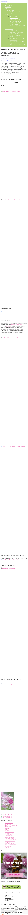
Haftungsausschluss (9, 899)
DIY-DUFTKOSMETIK (15, 21)
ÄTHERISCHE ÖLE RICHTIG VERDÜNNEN (17, 39)
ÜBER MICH (8, 5)
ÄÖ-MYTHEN (8, 835)
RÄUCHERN (8, 846)
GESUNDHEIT (9, 823)
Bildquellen (8, 898)
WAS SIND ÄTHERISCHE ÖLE (17, 33)
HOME (7, 4)
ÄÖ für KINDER (14, 24)
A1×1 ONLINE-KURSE (15, 11)
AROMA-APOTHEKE (15, 19)
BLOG (7, 15)
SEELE (7, 847)
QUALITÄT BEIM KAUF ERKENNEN (16, 36)
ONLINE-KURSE (9, 10)
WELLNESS (8, 826)
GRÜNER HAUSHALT (15, 22)
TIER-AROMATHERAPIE (11, 839)
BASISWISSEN (14, 18)
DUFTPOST (8, 7)
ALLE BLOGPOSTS (15, 16)
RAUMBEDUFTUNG (10, 845)
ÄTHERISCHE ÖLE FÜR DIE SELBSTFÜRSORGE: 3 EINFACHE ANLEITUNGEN (10, 54)
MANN (7, 830)
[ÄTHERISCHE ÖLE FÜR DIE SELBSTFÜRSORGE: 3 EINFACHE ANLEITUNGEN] (8, 60)
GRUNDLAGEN (9, 832)
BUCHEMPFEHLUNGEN (16, 32)
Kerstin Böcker (4, 58)
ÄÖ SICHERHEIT (9, 833)
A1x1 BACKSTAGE (10, 841)
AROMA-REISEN (9, 837)
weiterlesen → (4, 76)
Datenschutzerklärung (10, 896)
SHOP (6, 8)
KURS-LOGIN (13, 13)
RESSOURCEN (9, 29)
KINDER (7, 828)
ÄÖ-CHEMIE (8, 834)
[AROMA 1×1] (4, 1)
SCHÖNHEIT (8, 824)
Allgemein (7, 842)
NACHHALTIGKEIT (10, 843)
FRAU (7, 829)
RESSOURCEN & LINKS (16, 30)
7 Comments (11, 58)
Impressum (7, 895)
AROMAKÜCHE (9, 838)
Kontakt (7, 900)
